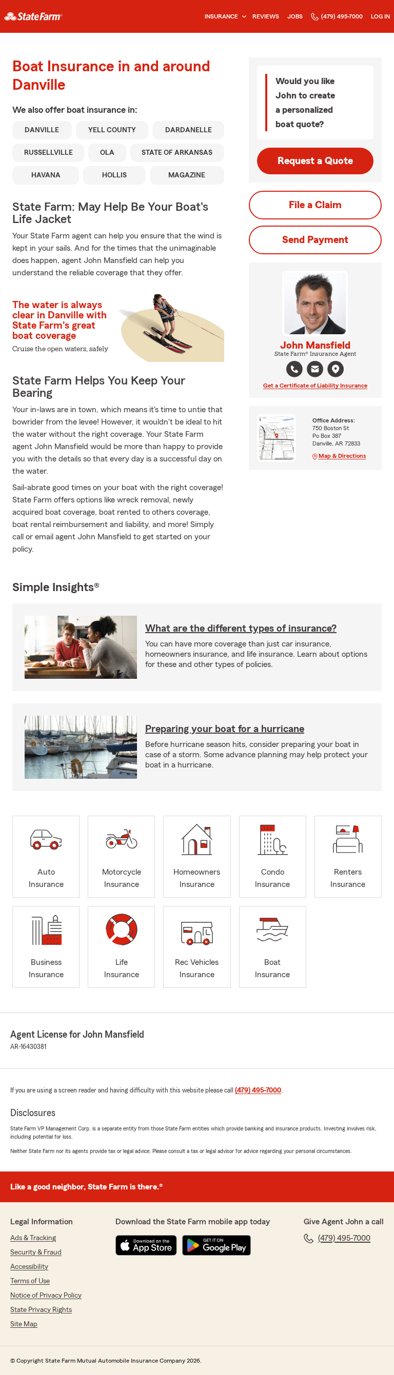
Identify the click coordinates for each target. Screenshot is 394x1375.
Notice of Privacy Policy (46, 1295)
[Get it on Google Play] (216, 1245)
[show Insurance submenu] (242, 16)
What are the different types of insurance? (241, 628)
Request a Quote (315, 161)
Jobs (295, 16)
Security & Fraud (36, 1252)
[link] (33, 16)
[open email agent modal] (315, 370)
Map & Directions (342, 456)
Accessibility (29, 1266)
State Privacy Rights (41, 1309)
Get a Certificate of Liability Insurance (315, 385)
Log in (380, 16)
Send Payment (315, 240)
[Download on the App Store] (146, 1245)
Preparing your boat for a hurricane (224, 729)
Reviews (265, 16)
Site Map (23, 1324)
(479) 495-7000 (342, 16)
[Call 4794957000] (294, 369)
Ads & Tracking (33, 1238)
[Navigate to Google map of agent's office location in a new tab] (335, 369)
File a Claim (315, 205)
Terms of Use (30, 1281)
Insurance (221, 16)
